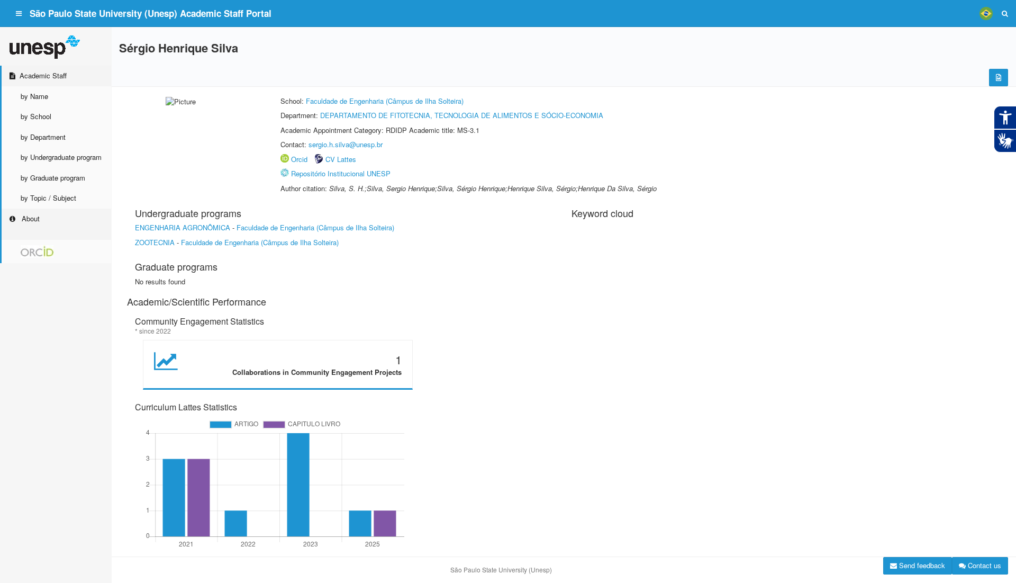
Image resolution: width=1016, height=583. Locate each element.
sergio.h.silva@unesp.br (346, 144)
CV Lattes (340, 159)
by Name (34, 96)
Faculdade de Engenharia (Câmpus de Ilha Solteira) (385, 101)
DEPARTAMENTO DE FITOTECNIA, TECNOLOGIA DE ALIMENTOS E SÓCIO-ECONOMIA (461, 115)
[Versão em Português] (986, 13)
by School (36, 116)
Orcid (299, 159)
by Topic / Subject (48, 198)
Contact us (983, 565)
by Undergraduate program (61, 157)
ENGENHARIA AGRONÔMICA (182, 227)
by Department (43, 137)
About (30, 218)
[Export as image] (998, 77)
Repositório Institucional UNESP (341, 173)
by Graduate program (53, 178)
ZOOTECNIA (155, 242)
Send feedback (921, 565)
